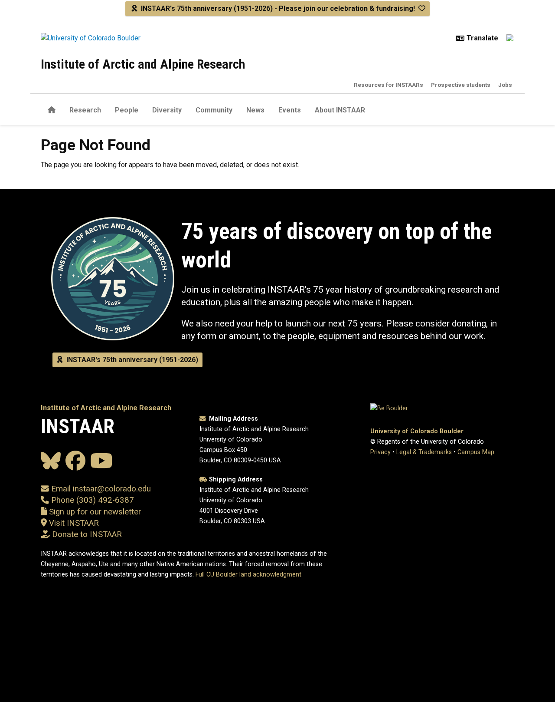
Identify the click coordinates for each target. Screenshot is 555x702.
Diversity (167, 110)
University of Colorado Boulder (417, 431)
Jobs (505, 84)
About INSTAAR (340, 110)
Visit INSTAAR (74, 523)
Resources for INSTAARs (388, 84)
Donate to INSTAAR (87, 534)
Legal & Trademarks (424, 452)
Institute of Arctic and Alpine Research (143, 64)
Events (289, 110)
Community (214, 110)
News (255, 110)
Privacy (380, 452)
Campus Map (475, 452)
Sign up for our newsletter (94, 512)
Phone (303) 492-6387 (92, 500)
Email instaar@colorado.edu (100, 489)
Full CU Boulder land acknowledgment (248, 574)
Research (85, 110)
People (126, 110)
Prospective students (460, 84)
